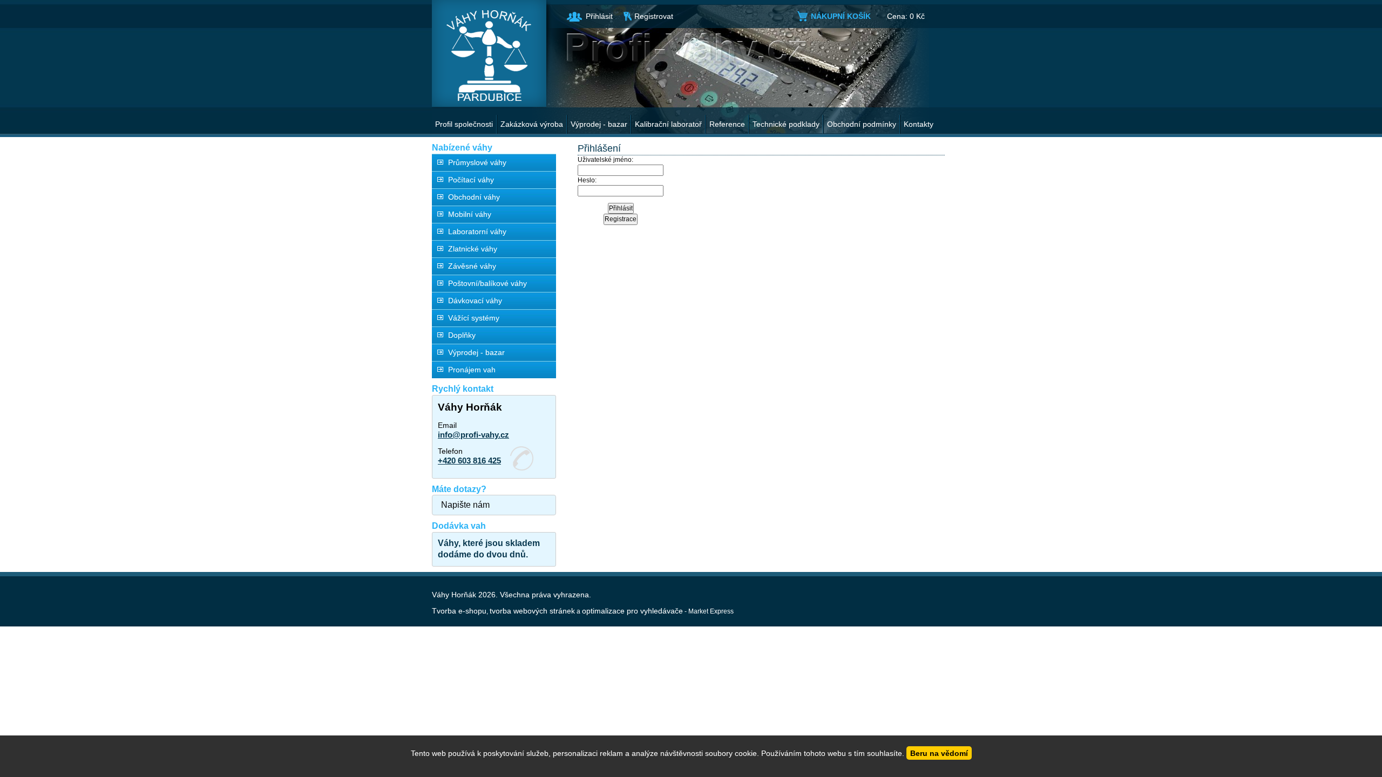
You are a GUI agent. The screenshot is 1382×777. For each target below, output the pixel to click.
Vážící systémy (473, 317)
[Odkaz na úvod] (489, 53)
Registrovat (653, 16)
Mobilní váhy (469, 214)
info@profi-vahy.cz (473, 435)
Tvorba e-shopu (459, 610)
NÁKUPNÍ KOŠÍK (841, 16)
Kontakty (918, 124)
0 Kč (917, 16)
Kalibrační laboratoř (668, 124)
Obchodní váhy (474, 197)
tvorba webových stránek (532, 610)
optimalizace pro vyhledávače (632, 610)
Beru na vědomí (939, 753)
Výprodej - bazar (599, 124)
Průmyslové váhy (477, 162)
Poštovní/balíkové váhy (487, 283)
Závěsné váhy (472, 266)
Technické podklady (786, 124)
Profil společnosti (464, 124)
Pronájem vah (472, 369)
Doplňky (462, 335)
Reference (727, 124)
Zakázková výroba (531, 124)
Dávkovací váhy (475, 300)
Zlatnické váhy (472, 248)
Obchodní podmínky (861, 124)
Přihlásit (599, 16)
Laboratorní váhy (477, 231)
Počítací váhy (471, 179)
